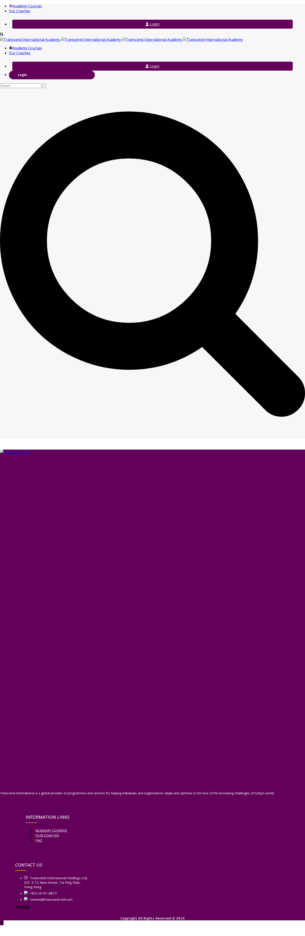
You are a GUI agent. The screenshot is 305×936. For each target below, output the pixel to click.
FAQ (39, 840)
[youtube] (27, 907)
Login (154, 24)
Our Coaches (19, 10)
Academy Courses (27, 6)
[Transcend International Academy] (121, 39)
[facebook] (17, 907)
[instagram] (24, 907)
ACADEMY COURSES (51, 830)
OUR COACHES (47, 835)
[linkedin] (20, 907)
